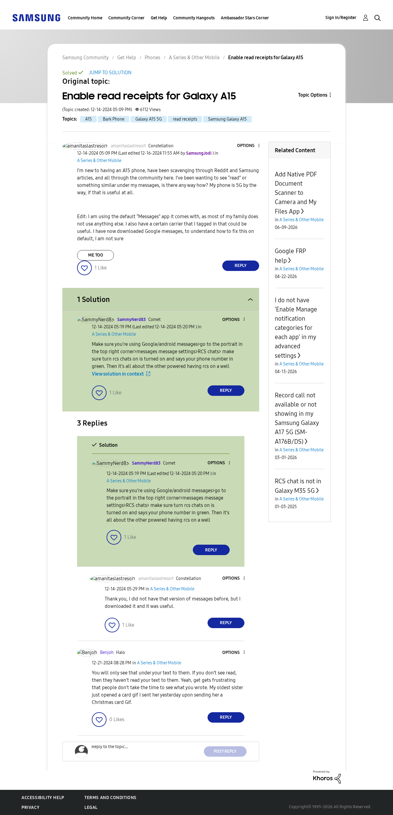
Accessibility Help (42, 797)
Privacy (30, 807)
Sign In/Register (340, 17)
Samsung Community (85, 57)
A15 (88, 119)
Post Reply (225, 751)
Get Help (159, 18)
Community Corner (126, 18)
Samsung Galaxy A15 (227, 119)
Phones (152, 57)
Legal (91, 807)
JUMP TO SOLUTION (110, 72)
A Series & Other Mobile (194, 57)
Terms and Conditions (110, 797)
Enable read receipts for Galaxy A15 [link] (265, 57)
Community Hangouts (194, 18)
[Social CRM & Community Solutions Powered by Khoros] (327, 776)
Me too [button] (95, 255)
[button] (248, 146)
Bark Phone (113, 119)
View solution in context (118, 374)
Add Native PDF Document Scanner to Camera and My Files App (296, 193)
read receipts (185, 119)
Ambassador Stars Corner (245, 18)
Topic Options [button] (312, 95)
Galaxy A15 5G (148, 119)
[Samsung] (36, 17)
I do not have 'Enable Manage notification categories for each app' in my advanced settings (296, 327)
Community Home (85, 18)
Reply (241, 265)
